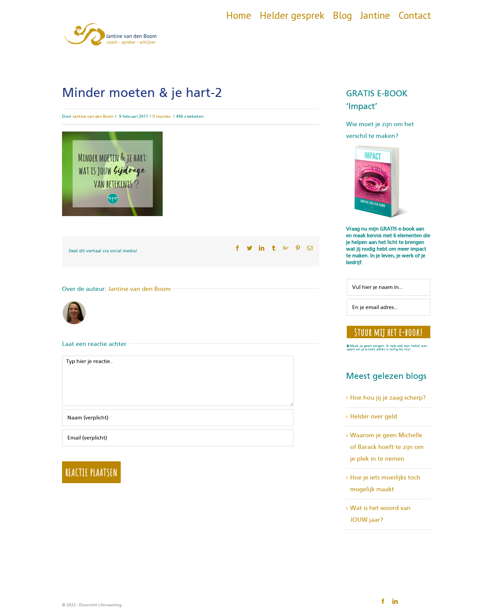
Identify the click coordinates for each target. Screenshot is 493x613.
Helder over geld (373, 417)
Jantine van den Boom (93, 116)
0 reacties (162, 116)
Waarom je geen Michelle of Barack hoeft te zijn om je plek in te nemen (387, 447)
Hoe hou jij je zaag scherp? (388, 398)
